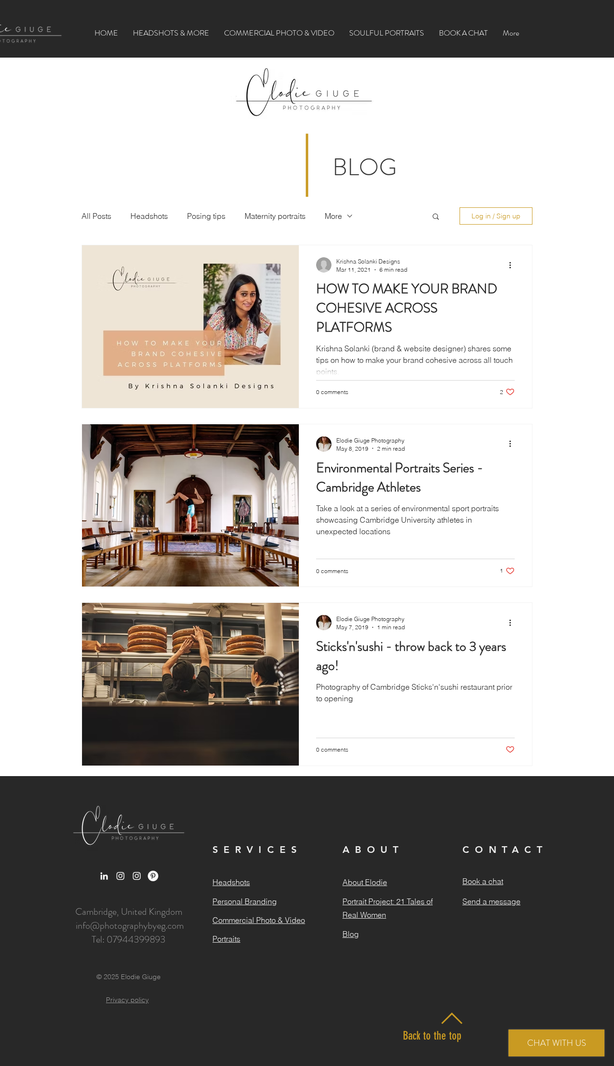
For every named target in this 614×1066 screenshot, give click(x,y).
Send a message (491, 901)
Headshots (149, 216)
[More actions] (513, 265)
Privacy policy (127, 999)
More (333, 216)
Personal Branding (245, 901)
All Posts (96, 216)
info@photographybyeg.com (130, 926)
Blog (350, 934)
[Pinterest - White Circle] (153, 876)
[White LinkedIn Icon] (104, 876)
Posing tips (206, 216)
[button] (171, 33)
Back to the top (432, 1035)
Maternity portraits (275, 216)
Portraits (226, 939)
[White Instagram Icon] (120, 876)
